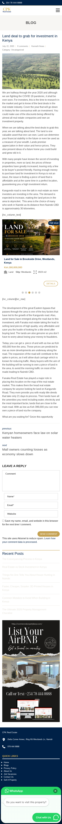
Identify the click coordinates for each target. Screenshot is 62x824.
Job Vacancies (10, 774)
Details (50, 283)
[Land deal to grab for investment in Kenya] (31, 71)
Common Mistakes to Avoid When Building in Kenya (26, 600)
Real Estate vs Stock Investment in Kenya (24, 567)
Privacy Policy (10, 768)
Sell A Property (10, 780)
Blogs (6, 765)
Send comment (48, 534)
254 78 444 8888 (13, 2)
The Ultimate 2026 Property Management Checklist (24, 611)
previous (30, 433)
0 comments (22, 46)
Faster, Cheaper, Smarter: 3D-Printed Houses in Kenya (27, 588)
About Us (8, 771)
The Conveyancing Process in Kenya (22, 559)
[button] (55, 791)
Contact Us (9, 777)
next (24, 450)
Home (6, 762)
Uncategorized (17, 50)
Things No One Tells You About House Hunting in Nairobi (28, 577)
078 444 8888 (13, 746)
